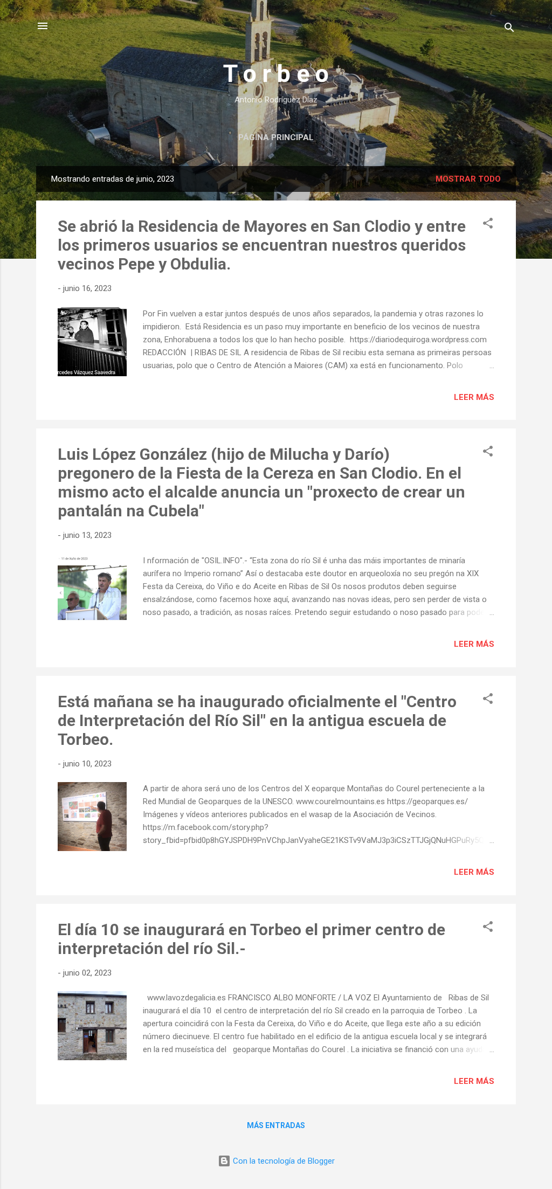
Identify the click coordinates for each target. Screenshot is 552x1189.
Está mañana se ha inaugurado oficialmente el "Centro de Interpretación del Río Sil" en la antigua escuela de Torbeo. (257, 720)
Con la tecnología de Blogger (283, 1161)
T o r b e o (276, 73)
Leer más (474, 397)
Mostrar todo (468, 179)
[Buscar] (509, 29)
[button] (487, 225)
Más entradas (276, 1125)
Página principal (276, 137)
